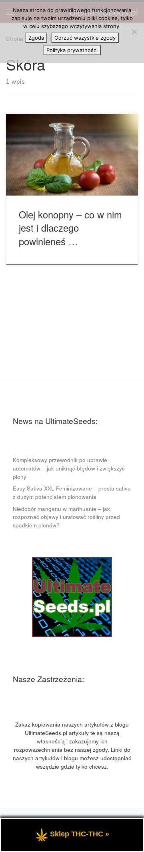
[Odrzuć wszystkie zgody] (134, 32)
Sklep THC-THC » (79, 834)
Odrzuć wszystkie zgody (85, 37)
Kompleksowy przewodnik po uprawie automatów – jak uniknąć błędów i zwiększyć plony (69, 468)
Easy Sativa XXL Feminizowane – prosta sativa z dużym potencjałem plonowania (72, 493)
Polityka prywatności (72, 50)
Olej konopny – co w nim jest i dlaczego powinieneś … (70, 228)
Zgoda (36, 37)
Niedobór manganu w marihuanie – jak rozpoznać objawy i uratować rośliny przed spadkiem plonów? (66, 517)
